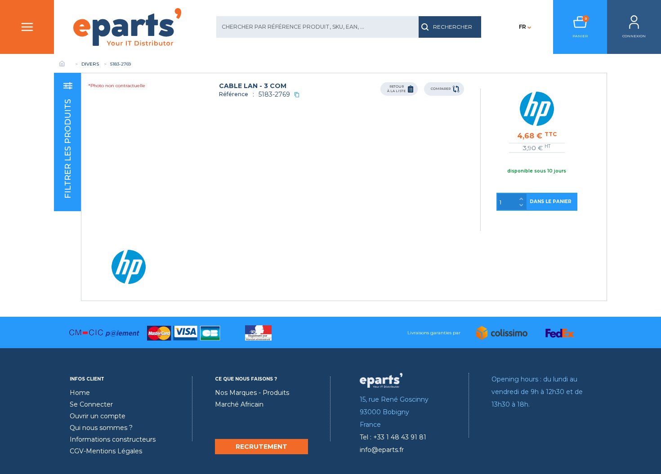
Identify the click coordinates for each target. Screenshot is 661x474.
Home (80, 393)
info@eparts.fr (382, 450)
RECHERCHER (452, 26)
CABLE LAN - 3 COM (252, 86)
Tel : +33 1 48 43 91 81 (393, 437)
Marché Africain (239, 404)
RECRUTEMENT (261, 446)
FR (522, 26)
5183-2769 (274, 94)
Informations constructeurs (113, 439)
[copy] (297, 94)
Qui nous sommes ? (101, 428)
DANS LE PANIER (551, 201)
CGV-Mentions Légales (106, 451)
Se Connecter (91, 404)
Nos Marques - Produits (252, 393)
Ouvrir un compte (97, 416)
